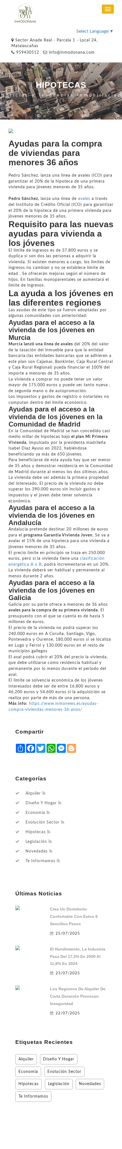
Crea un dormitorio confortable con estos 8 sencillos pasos (74, 916)
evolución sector (43, 822)
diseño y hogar (41, 803)
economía (35, 813)
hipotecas (36, 832)
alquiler (33, 793)
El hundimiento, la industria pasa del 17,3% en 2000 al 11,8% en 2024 (77, 956)
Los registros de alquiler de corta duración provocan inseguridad (78, 996)
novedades (37, 851)
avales (84, 199)
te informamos (40, 861)
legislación (36, 842)
